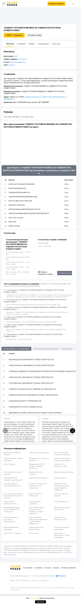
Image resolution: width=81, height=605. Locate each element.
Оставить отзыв (34, 35)
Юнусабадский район (56, 97)
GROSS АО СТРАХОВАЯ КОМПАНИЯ (21, 184)
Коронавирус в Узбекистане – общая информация (62, 535)
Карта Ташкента (9, 464)
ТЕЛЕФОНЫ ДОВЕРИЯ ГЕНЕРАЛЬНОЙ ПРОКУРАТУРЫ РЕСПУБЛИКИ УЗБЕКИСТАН (43, 371)
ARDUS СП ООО (14, 226)
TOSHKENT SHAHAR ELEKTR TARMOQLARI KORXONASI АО (32, 389)
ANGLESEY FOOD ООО (17, 205)
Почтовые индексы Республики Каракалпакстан (11, 519)
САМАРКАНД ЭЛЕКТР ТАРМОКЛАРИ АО (25, 401)
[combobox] (74, 4)
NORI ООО (12, 222)
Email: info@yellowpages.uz (19, 576)
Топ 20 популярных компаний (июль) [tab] (16, 349)
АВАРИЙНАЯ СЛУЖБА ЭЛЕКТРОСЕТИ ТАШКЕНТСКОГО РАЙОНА (35, 413)
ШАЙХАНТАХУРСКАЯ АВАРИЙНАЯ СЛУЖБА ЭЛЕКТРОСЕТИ (33, 395)
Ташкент (45, 97)
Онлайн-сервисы (60, 478)
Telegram (61, 576)
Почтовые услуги (27, 116)
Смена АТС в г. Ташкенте (13, 533)
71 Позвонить (22, 59)
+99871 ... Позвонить (14, 35)
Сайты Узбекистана (61, 501)
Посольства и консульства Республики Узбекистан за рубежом (13, 496)
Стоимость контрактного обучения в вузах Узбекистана (38, 486)
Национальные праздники (38, 478)
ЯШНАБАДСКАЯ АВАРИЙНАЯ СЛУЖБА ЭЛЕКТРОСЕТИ (31, 359)
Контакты (47, 567)
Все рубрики (27, 567)
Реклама (56, 567)
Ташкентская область (33, 97)
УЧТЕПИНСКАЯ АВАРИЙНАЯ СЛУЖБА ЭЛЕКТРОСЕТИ (31, 383)
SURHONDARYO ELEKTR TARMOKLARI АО (25, 407)
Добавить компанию (56, 4)
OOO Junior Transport (16, 217)
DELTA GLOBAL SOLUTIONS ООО (20, 201)
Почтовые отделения (12, 116)
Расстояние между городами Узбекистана (62, 454)
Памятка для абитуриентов (39, 452)
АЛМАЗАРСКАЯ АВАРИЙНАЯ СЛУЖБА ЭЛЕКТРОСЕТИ (31, 377)
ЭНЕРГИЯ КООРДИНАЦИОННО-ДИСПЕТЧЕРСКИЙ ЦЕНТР (29, 213)
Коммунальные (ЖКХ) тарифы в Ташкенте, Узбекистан (36, 466)
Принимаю (40, 602)
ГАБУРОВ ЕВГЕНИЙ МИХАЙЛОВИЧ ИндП (23, 197)
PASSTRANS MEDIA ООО (17, 188)
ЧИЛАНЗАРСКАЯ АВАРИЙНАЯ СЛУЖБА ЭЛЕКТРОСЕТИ (31, 365)
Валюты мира (34, 533)
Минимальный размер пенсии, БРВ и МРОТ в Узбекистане (12, 509)
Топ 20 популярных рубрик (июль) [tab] (45, 349)
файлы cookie (34, 598)
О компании (38, 567)
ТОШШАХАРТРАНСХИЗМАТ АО (19, 192)
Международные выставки (63, 472)
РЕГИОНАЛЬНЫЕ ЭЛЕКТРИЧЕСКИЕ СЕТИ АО (24, 209)
